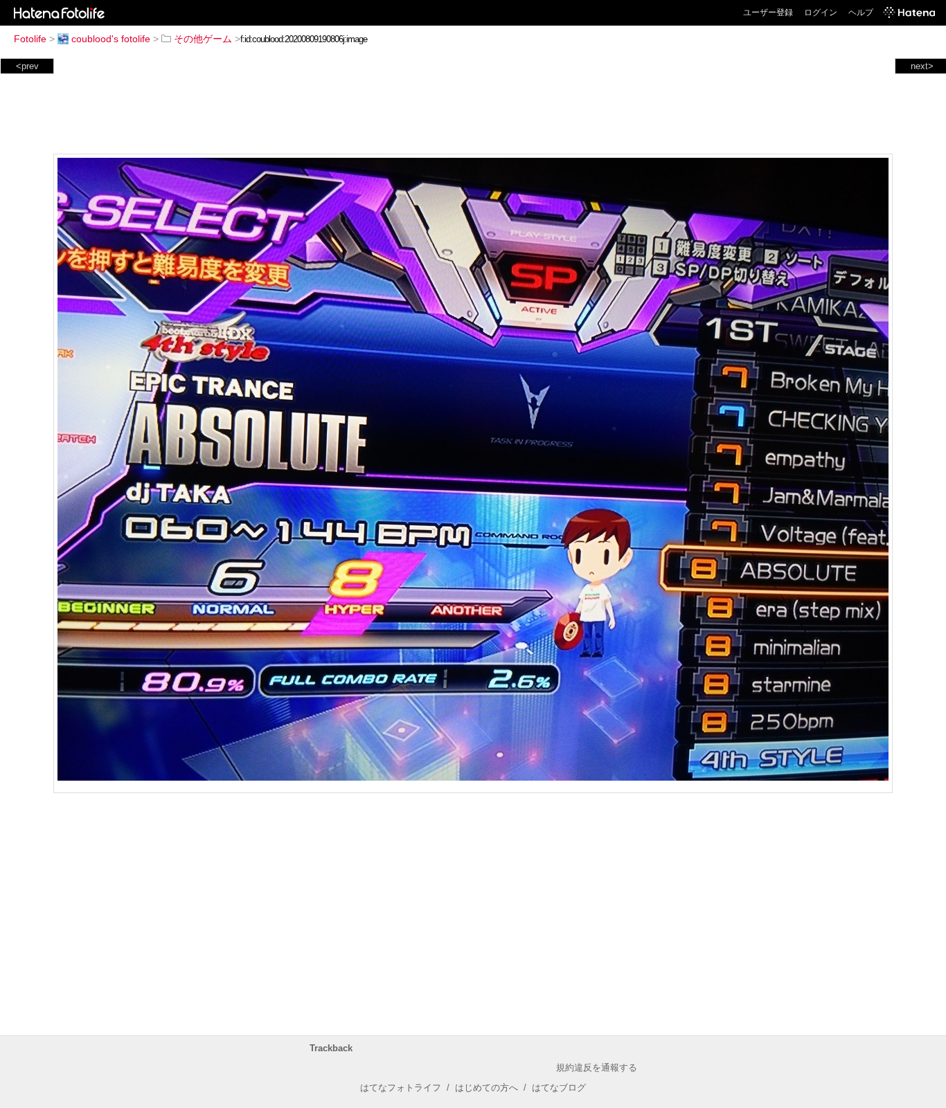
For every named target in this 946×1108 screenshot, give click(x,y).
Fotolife (30, 38)
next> (922, 66)
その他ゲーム (203, 38)
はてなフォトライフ (400, 1087)
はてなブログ (559, 1087)
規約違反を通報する (596, 1067)
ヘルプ (860, 12)
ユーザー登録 (768, 12)
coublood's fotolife (110, 38)
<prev (27, 66)
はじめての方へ (486, 1087)
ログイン (820, 12)
